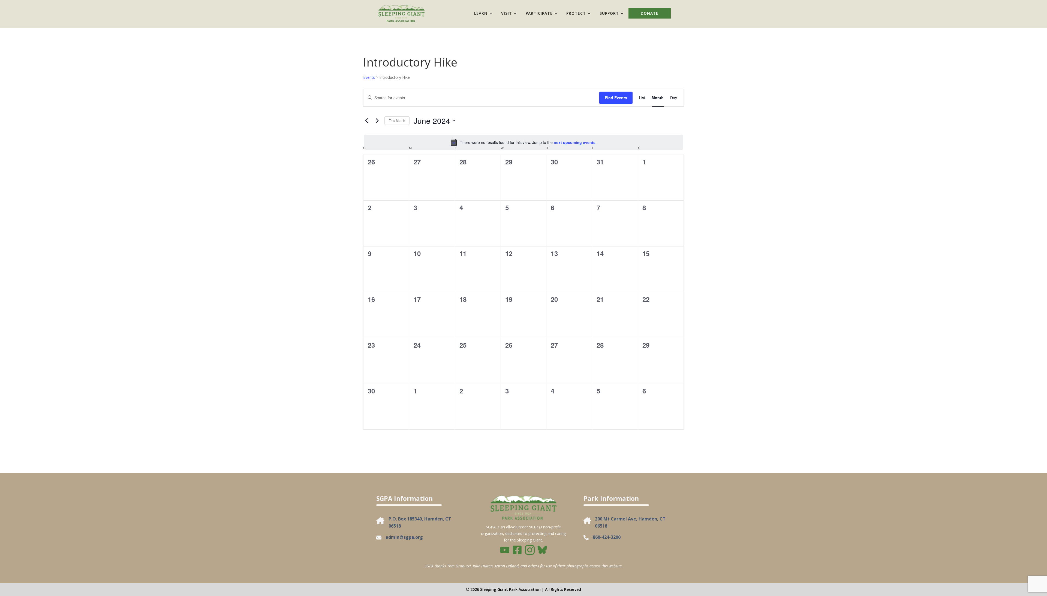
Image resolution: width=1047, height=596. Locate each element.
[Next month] (377, 120)
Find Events (616, 97)
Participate (539, 13)
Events (369, 77)
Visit (506, 13)
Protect (576, 13)
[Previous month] (366, 120)
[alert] (523, 142)
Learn (481, 13)
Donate (649, 13)
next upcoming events (574, 142)
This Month (397, 120)
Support (609, 13)
